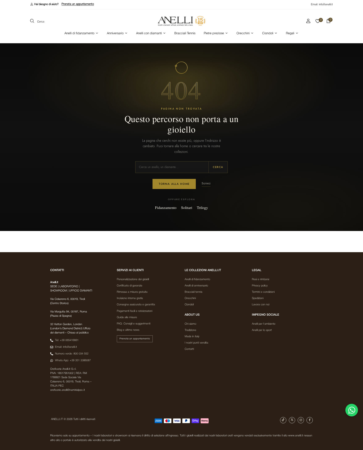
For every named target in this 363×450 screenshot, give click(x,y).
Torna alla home (174, 184)
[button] (44, 4)
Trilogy (202, 207)
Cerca (218, 167)
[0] (318, 22)
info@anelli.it (326, 4)
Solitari (186, 207)
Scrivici (206, 183)
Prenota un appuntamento (78, 4)
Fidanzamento (165, 207)
